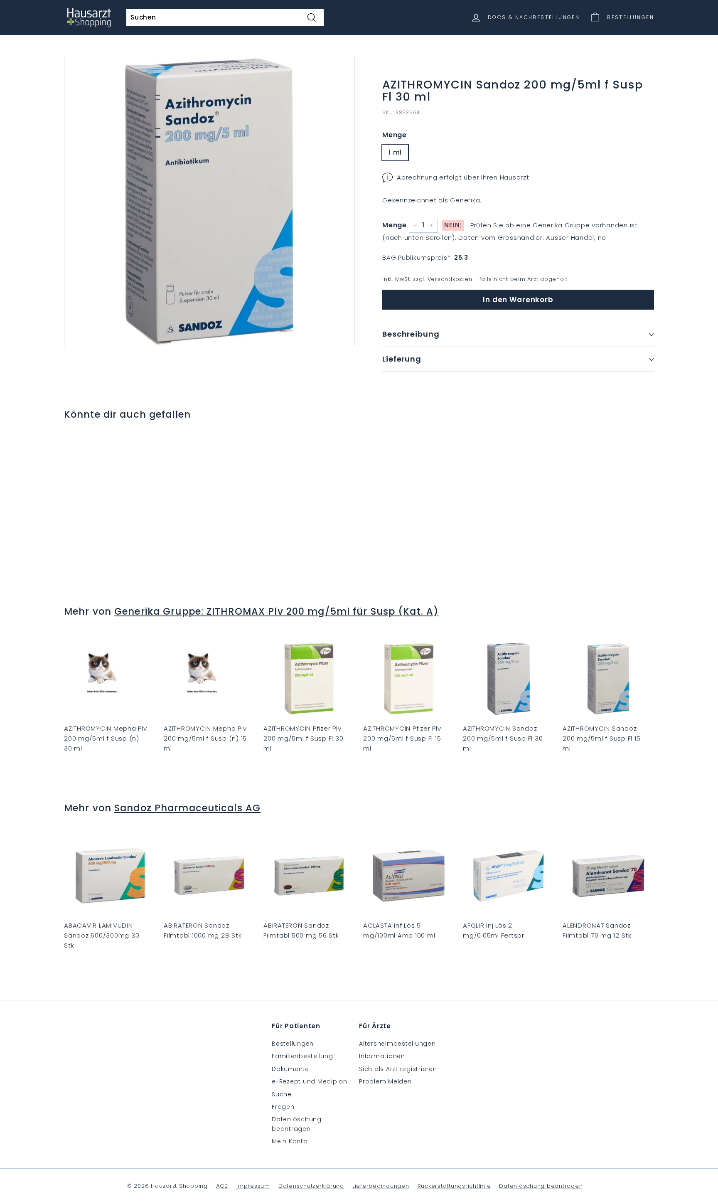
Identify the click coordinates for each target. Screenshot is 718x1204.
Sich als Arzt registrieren (398, 1069)
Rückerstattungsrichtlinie (454, 1186)
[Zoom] (209, 201)
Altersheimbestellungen (397, 1043)
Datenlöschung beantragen (297, 1124)
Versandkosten (450, 279)
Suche (282, 1094)
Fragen (283, 1107)
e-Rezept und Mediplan (309, 1081)
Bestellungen (293, 1043)
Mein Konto (290, 1141)
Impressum (253, 1186)
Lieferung (401, 359)
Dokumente (290, 1069)
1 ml (395, 152)
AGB (222, 1186)
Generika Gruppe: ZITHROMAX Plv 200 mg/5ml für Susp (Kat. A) (276, 611)
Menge (394, 135)
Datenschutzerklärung (311, 1186)
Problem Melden (385, 1081)
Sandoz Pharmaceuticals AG (187, 808)
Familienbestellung (302, 1056)
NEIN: (453, 225)
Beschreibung (411, 334)
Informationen (382, 1056)
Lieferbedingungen (380, 1186)
